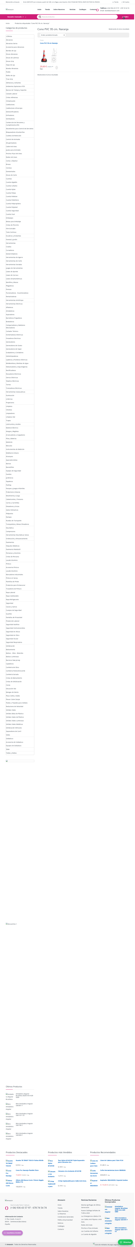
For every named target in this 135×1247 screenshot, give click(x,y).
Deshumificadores (12, 112)
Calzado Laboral (11, 94)
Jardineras (9, 478)
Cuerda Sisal (10, 214)
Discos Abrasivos (12, 54)
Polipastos (9, 514)
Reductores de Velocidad (14, 706)
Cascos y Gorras (11, 607)
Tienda (116, 2)
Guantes (9, 614)
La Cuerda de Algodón (89, 1234)
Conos (42, 40)
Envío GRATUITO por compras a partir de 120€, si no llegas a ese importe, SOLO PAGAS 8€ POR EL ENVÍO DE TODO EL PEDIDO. (61, 2)
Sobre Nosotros (59, 9)
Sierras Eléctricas (12, 378)
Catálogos (82, 9)
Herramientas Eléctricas (14, 304)
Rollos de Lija (10, 75)
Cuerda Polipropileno (13, 204)
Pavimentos (10, 542)
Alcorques (9, 456)
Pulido (8, 72)
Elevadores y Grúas (12, 506)
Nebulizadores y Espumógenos (16, 367)
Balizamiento (10, 650)
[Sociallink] (6, 1229)
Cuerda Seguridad (12, 211)
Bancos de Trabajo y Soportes (16, 90)
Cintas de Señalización (14, 682)
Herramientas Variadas (14, 264)
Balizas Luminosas (12, 657)
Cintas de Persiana (12, 557)
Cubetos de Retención (13, 136)
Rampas (9, 517)
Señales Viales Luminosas (15, 721)
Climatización (10, 101)
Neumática (10, 528)
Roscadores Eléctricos (13, 374)
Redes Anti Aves (11, 157)
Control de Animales (13, 139)
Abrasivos (9, 40)
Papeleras (9, 481)
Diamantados (10, 171)
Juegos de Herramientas (14, 268)
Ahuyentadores (11, 143)
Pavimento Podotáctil (13, 549)
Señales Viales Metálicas (14, 724)
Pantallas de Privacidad (14, 617)
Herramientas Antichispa (14, 300)
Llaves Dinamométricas (14, 279)
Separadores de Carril (13, 731)
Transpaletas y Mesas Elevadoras (17, 524)
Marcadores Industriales (14, 575)
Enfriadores (10, 115)
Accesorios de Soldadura (14, 742)
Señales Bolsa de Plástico (14, 714)
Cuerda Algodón (11, 182)
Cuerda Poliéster (12, 196)
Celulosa (9, 410)
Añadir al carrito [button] (55, 67)
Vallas (8, 735)
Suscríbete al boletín (14, 1233)
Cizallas (8, 247)
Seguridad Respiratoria (14, 642)
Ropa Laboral (10, 592)
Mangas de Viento (12, 692)
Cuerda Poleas (11, 193)
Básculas (9, 446)
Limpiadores (10, 413)
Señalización (10, 646)
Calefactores (10, 105)
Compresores (10, 531)
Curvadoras (10, 250)
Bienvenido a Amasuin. (13, 2)
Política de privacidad (65, 1220)
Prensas (8, 289)
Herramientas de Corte (14, 261)
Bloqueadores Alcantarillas (15, 132)
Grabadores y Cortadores (14, 353)
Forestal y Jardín (11, 240)
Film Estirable (10, 229)
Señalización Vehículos (14, 728)
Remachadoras (11, 297)
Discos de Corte (11, 175)
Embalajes (9, 218)
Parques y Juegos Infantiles (15, 488)
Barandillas (10, 467)
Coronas (9, 168)
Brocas (8, 164)
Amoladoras (10, 311)
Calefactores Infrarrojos (14, 108)
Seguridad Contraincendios (15, 628)
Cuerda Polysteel (12, 207)
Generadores (10, 342)
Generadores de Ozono (14, 345)
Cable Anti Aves (11, 146)
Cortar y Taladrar (12, 161)
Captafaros (10, 664)
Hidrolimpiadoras (12, 356)
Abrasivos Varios (11, 43)
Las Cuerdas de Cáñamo (89, 1231)
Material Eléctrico (12, 428)
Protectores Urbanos (13, 492)
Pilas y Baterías (11, 439)
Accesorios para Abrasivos (15, 47)
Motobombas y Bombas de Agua (17, 363)
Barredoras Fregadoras (14, 318)
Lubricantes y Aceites (13, 424)
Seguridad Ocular (12, 639)
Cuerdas (9, 179)
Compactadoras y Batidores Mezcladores (15, 326)
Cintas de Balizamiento (14, 678)
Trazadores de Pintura (13, 589)
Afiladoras (9, 307)
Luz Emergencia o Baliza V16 (91, 1216)
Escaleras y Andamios (13, 236)
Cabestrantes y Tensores (14, 499)
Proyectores (10, 403)
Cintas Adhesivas (12, 97)
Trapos (8, 420)
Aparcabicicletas (11, 460)
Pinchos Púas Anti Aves (14, 154)
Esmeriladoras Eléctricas (14, 335)
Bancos (8, 464)
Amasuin (10, 1244)
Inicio (39, 9)
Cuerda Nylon (11, 189)
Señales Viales (11, 710)
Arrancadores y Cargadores (15, 435)
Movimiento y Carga (13, 496)
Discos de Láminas (12, 58)
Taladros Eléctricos (12, 381)
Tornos (8, 385)
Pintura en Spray (12, 578)
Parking (8, 485)
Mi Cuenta (126, 2)
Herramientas (11, 243)
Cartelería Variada (12, 674)
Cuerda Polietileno (12, 200)
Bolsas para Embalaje (13, 221)
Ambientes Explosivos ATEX (15, 86)
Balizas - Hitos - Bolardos (14, 653)
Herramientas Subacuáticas (15, 392)
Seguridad (9, 603)
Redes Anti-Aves (86, 1225)
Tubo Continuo (11, 232)
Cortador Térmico (12, 331)
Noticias (72, 9)
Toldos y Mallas (11, 753)
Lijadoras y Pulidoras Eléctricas (16, 360)
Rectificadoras (11, 370)
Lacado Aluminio (12, 560)
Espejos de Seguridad (13, 471)
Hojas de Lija (10, 65)
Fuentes (8, 474)
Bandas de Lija (11, 51)
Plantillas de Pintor (12, 582)
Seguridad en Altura (13, 632)
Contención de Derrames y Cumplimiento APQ (15, 123)
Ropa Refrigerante (12, 599)
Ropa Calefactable (12, 596)
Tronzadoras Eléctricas (14, 388)
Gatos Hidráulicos (12, 510)
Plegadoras (10, 286)
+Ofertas (9, 36)
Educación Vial (11, 689)
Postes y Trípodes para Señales (17, 703)
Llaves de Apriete (12, 272)
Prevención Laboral (12, 621)
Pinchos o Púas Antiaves (89, 1228)
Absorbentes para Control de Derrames (19, 129)
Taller (8, 749)
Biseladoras (10, 322)
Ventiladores (10, 119)
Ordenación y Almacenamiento (16, 539)
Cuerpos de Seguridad (14, 610)
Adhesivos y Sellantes (13, 83)
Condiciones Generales (66, 1217)
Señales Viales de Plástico (15, 717)
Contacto (93, 9)
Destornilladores (12, 254)
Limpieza (9, 406)
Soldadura (9, 739)
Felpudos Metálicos (12, 546)
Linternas (9, 399)
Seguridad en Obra (12, 635)
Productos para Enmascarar (15, 585)
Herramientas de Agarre (14, 257)
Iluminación (10, 395)
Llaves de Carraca (12, 275)
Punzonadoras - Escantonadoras (17, 293)
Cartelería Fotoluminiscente (15, 671)
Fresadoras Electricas (13, 338)
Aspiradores (10, 315)
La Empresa (62, 1214)
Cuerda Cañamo (11, 186)
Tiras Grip (9, 79)
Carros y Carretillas (12, 503)
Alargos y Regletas (12, 431)
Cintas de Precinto (12, 225)
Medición (9, 442)
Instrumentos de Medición (15, 449)
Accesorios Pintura (12, 567)
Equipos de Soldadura (13, 746)
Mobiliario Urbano (12, 453)
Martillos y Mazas (12, 282)
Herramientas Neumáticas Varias (17, 535)
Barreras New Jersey (13, 660)
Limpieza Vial (10, 417)
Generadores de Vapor (14, 349)
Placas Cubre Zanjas (13, 699)
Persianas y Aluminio (13, 553)
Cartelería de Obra (12, 667)
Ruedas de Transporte (13, 521)
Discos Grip (10, 61)
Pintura (8, 564)
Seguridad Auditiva (12, 624)
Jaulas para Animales (13, 150)
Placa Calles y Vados (13, 696)
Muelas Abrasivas (12, 68)
